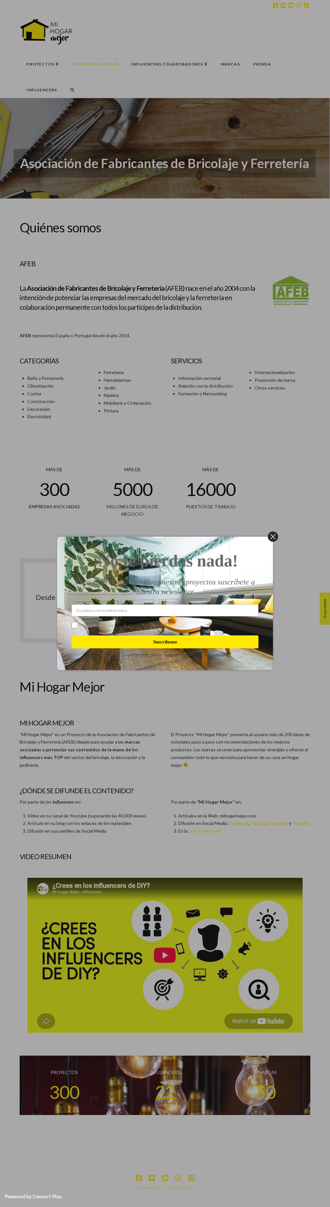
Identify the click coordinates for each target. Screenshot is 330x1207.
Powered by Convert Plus (33, 1196)
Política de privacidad (97, 625)
